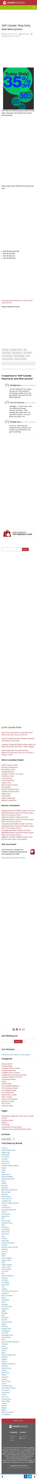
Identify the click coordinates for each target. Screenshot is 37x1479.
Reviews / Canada (8, 1101)
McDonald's (6, 1300)
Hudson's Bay (6, 1260)
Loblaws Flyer (6, 783)
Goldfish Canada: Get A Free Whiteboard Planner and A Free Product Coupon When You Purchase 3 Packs (18, 813)
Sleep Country (6, 1368)
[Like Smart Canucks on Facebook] (17, 1029)
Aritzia (4, 1170)
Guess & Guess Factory (10, 1247)
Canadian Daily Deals (9, 1070)
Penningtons (6, 1331)
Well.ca (4, 1410)
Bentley (4, 1183)
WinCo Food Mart (7, 1412)
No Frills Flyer (6, 787)
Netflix (4, 1311)
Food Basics (6, 1229)
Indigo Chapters (7, 1265)
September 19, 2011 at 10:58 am (26, 385)
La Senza (5, 1280)
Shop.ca (4, 1361)
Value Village (6, 1401)
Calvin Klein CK (7, 1198)
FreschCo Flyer (7, 778)
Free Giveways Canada (9, 1088)
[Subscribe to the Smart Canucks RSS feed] (20, 1029)
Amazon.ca (5, 1163)
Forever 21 (5, 1234)
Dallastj (4, 817)
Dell (3, 1218)
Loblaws (4, 1289)
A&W (3, 1172)
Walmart (4, 1405)
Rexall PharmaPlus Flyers (10, 789)
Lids (3, 1287)
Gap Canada (6, 353)
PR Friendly (5, 1125)
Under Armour (6, 1399)
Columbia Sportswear (9, 1210)
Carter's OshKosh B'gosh (10, 1203)
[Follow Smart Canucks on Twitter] (13, 1029)
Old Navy (5, 1326)
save (27, 356)
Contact (4, 1118)
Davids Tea (5, 1216)
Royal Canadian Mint (9, 1355)
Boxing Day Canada (8, 769)
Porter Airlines (6, 1337)
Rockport (5, 1348)
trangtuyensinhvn (7, 810)
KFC (3, 1273)
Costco (4, 1212)
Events (4, 1081)
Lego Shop (5, 1284)
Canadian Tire (6, 1201)
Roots (4, 1353)
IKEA (3, 1262)
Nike (3, 1315)
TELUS (4, 1383)
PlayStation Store (7, 1335)
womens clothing (20, 359)
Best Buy (5, 1185)
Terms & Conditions (13, 1468)
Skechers (5, 1366)
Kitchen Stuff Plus (7, 1276)
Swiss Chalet (6, 1381)
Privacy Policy (25, 1468)
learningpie (5, 830)
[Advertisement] (18, 137)
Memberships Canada (9, 1095)
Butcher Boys (6, 1196)
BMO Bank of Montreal (9, 1190)
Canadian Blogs (7, 1066)
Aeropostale (6, 1154)
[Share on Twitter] (30, 1476)
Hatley (4, 1254)
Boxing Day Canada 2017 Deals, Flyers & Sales (18, 1116)
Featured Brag (6, 1083)
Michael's (5, 1304)
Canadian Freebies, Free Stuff (12, 1077)
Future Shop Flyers (8, 780)
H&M (3, 1256)
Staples (4, 1375)
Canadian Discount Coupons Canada (14, 1075)
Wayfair (4, 1408)
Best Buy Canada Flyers (10, 767)
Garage (4, 1238)
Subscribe (18, 1041)
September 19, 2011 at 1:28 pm (26, 403)
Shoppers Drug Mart (8, 1364)
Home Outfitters (7, 1258)
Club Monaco (6, 1207)
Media (12, 1440)
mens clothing (7, 356)
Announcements (7, 1064)
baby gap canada (16, 350)
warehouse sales (7, 1106)
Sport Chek (5, 1372)
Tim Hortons (6, 1392)
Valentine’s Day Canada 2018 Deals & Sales (16, 1129)
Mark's (4, 1298)
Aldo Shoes (5, 1161)
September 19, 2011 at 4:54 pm (26, 422)
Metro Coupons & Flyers (10, 785)
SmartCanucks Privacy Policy (12, 1127)
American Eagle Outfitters (10, 1165)
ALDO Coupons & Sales (10, 765)
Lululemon (5, 1293)
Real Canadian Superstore (10, 1342)
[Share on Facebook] (26, 1476)
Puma (4, 1339)
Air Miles (4, 1159)
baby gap (5, 350)
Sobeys (4, 1370)
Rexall (4, 1346)
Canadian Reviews (8, 772)
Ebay (3, 1225)
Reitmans (5, 1344)
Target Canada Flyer (8, 798)
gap (25, 350)
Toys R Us (5, 1397)
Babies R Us (6, 1174)
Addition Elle (6, 1152)
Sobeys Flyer (6, 794)
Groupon (4, 1245)
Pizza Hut (5, 1333)
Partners (4, 1122)
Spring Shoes (6, 796)
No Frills (4, 1320)
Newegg (4, 1313)
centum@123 (6, 824)
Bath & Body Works (8, 1179)
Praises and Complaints (10, 1099)
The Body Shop (7, 1386)
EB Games (5, 1227)
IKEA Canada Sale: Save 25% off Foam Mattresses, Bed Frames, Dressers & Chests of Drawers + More (18, 753)
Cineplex (4, 1205)
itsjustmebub (25, 34)
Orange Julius (6, 1328)
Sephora (4, 1359)
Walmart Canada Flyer (9, 800)
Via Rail (4, 1403)
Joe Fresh (5, 1271)
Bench (4, 1181)
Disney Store (6, 1221)
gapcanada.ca (17, 353)
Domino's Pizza (7, 1223)
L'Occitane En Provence (10, 1291)
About (12, 1438)
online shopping (19, 356)
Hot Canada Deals (12, 727)
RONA (4, 1350)
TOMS (4, 1394)
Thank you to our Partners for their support (16, 1055)
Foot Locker (6, 1232)
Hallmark (5, 1249)
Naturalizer (5, 1309)
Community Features (9, 1079)
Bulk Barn (5, 1194)
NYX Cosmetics (7, 1322)
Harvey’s (5, 1251)
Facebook (23, 1436)
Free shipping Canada (9, 1090)
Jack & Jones (6, 1267)
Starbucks (5, 1377)
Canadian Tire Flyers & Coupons (12, 774)
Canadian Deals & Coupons (11, 36)
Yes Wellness (6, 1414)
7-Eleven (5, 1148)
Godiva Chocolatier (8, 1243)
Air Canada (5, 1157)
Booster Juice (6, 1192)
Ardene (4, 1168)
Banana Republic (7, 1176)
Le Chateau (5, 1282)
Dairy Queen (6, 1214)
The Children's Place (8, 1388)
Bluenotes (5, 1187)
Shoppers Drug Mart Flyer (10, 791)
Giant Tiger (5, 1240)
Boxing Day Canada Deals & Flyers (13, 858)
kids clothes (28, 353)
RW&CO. (5, 1357)
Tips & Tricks (6, 1103)
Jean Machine (6, 1269)
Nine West (5, 1317)
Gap (3, 1236)
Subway (4, 1379)
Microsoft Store (7, 1306)
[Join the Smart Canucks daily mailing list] (23, 1029)
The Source (5, 1390)
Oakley (4, 1324)
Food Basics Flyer (8, 776)
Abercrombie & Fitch (8, 1150)
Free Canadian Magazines (10, 1086)
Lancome (5, 1278)
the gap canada (7, 359)
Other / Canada (7, 1097)
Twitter (23, 1438)
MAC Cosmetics (7, 1295)
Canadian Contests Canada (11, 1068)
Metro (3, 1302)
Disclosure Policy (7, 1120)
